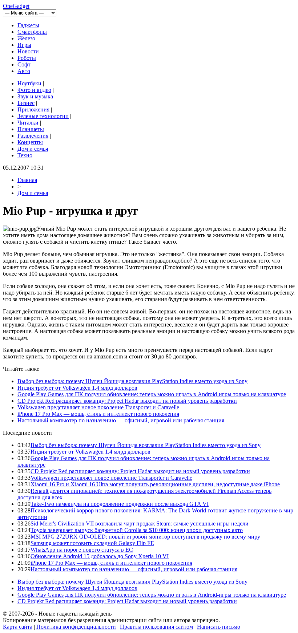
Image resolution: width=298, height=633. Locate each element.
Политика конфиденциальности (76, 627)
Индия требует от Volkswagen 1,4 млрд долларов (77, 388)
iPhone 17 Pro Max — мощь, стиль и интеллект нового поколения (98, 414)
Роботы (26, 58)
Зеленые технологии (43, 116)
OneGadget (16, 6)
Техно (24, 155)
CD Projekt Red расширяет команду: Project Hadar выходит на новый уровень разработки (127, 401)
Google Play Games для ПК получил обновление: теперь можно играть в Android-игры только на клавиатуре (151, 394)
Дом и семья (32, 149)
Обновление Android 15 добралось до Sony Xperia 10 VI (100, 556)
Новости (28, 51)
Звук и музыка (35, 96)
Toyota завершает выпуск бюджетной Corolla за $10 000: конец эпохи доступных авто (137, 530)
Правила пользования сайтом (156, 627)
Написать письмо (218, 627)
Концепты (30, 142)
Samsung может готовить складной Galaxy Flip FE (92, 543)
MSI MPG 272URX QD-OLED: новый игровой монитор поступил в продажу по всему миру (145, 536)
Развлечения (32, 136)
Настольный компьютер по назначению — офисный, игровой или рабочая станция (120, 420)
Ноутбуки (29, 83)
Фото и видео (34, 90)
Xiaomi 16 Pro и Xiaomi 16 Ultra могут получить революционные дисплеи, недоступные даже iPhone (155, 484)
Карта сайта (17, 627)
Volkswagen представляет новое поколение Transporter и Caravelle (98, 407)
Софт (24, 64)
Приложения (33, 109)
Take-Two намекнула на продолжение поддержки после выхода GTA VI (120, 504)
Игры (24, 45)
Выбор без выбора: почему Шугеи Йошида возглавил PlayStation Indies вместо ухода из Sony (132, 381)
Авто (23, 71)
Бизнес (26, 103)
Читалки (28, 122)
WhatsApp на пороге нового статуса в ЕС (82, 550)
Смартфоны (32, 32)
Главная (27, 180)
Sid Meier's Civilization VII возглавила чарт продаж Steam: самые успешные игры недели (140, 523)
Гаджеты (28, 25)
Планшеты (30, 129)
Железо (26, 38)
